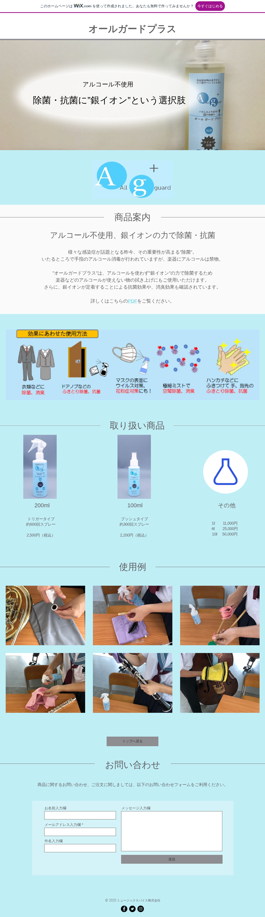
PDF (132, 301)
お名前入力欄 (55, 808)
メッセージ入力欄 (135, 808)
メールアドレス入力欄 (63, 824)
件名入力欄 (54, 841)
